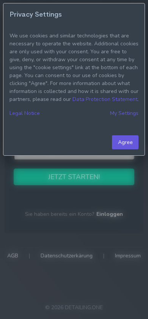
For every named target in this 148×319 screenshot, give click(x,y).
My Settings (124, 113)
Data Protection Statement (104, 99)
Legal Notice (24, 113)
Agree (125, 142)
